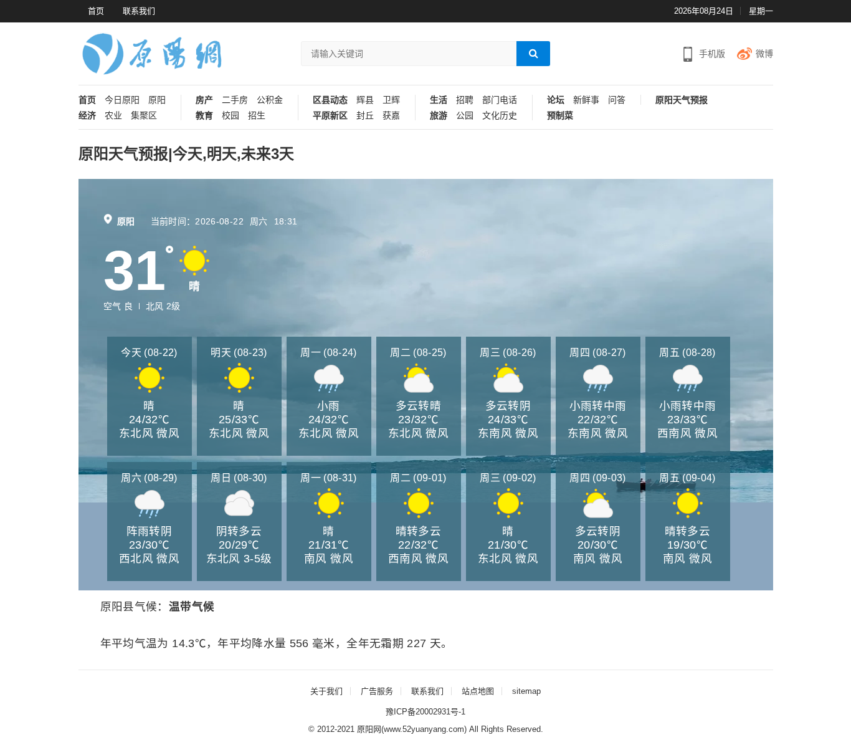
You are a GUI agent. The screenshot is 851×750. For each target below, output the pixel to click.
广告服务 (377, 691)
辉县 (365, 100)
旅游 (438, 115)
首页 (96, 11)
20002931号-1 (440, 711)
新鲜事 (586, 100)
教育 (204, 115)
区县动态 (330, 100)
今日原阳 (122, 100)
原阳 (157, 100)
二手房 (235, 100)
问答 (616, 100)
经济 (87, 115)
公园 (464, 115)
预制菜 (560, 115)
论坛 (555, 100)
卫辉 (391, 100)
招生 (256, 115)
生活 (438, 100)
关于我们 (326, 691)
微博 (764, 54)
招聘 (464, 100)
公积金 (270, 100)
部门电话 (499, 100)
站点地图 (478, 691)
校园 (230, 115)
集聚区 (144, 115)
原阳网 (369, 729)
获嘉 (391, 115)
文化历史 (499, 115)
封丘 (365, 115)
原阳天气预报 (681, 100)
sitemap (526, 691)
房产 (204, 100)
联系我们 (139, 11)
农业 (113, 115)
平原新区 (330, 115)
